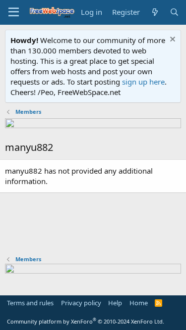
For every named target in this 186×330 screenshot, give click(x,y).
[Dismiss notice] (171, 40)
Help (115, 302)
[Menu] (13, 12)
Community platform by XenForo (85, 321)
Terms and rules (30, 302)
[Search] (174, 12)
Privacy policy (81, 302)
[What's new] (154, 12)
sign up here (143, 82)
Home (138, 302)
